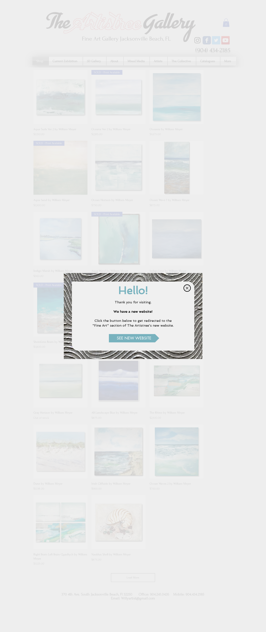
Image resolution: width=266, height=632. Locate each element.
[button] (187, 288)
